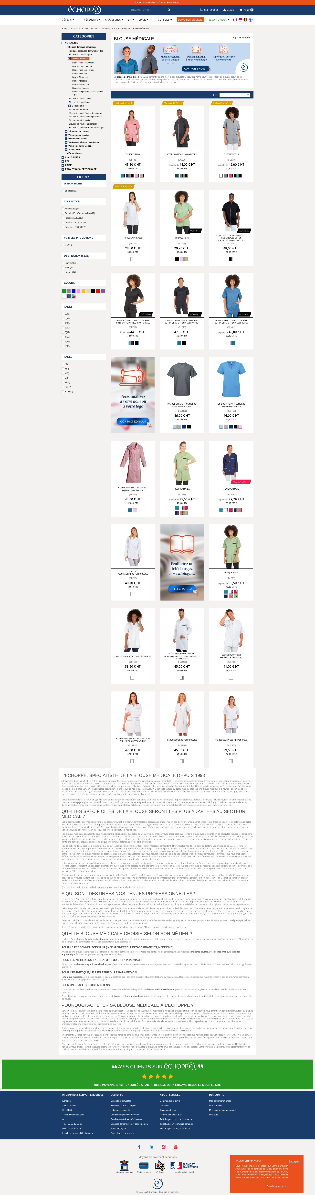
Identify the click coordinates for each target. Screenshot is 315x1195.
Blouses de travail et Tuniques (82, 47)
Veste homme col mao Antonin (182, 154)
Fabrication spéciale (120, 1110)
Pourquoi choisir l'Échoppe (123, 1105)
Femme (70, 263)
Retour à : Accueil (69, 28)
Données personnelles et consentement (129, 1124)
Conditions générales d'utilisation (126, 1119)
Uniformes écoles (74, 153)
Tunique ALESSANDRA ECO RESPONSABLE (133, 572)
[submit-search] (168, 10)
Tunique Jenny (133, 154)
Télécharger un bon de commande (176, 1119)
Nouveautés (72, 208)
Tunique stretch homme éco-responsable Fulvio (182, 405)
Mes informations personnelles (223, 1110)
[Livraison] (242, 20)
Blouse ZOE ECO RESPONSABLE (182, 740)
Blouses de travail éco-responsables (85, 117)
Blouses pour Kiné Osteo (83, 63)
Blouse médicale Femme (83, 70)
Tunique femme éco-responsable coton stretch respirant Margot (182, 321)
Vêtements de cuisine (78, 131)
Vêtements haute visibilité (80, 146)
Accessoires (74, 149)
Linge (68, 165)
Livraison (164, 1105)
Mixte (69, 267)
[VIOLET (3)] (103, 291)
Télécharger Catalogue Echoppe (175, 1128)
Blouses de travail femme (80, 98)
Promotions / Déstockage (81, 169)
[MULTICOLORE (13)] (73, 296)
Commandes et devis (170, 1101)
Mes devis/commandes (220, 1101)
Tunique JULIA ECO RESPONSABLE (231, 740)
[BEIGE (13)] (88, 291)
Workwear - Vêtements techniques (84, 142)
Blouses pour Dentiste (82, 66)
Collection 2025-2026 (76, 222)
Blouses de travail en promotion (83, 124)
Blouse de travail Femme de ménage (85, 113)
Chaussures (72, 157)
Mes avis (213, 1114)
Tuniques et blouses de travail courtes (86, 51)
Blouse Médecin (79, 81)
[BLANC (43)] (64, 296)
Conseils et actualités (121, 1101)
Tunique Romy (182, 238)
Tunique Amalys (231, 489)
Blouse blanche (79, 106)
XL (67, 382)
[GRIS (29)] (69, 291)
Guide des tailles (168, 1110)
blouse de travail (125, 76)
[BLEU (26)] (73, 291)
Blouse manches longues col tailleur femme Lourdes (133, 489)
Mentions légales (119, 1128)
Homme (70, 272)
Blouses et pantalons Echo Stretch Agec (87, 93)
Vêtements (71, 43)
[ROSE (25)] (78, 291)
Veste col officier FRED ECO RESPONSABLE (231, 656)
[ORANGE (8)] (83, 291)
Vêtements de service (78, 135)
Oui (68, 245)
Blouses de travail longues (81, 54)
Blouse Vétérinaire (80, 88)
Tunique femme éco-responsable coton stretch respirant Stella (133, 321)
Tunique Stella (231, 154)
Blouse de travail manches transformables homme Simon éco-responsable (182, 656)
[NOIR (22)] (93, 291)
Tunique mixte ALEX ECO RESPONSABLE (132, 656)
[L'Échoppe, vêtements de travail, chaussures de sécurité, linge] (84, 10)
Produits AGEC (74, 218)
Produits (84, 28)
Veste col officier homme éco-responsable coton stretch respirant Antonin (231, 237)
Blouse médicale (80, 58)
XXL (68, 387)
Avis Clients (116, 1133)
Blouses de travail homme (80, 102)
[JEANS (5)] (69, 296)
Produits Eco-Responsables (80, 213)
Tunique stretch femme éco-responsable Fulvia (231, 405)
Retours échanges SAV (171, 1114)
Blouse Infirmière (79, 73)
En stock (71, 191)
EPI (67, 161)
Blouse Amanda (182, 489)
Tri (215, 94)
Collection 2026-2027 (76, 227)
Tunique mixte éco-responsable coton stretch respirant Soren (231, 321)
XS (67, 364)
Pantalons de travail (77, 139)
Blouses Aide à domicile (79, 120)
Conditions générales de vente (125, 1114)
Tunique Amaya (231, 573)
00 (67, 314)
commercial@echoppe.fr (81, 1133)
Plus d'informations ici (276, 1186)
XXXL (69, 391)
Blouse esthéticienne (78, 109)
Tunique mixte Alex (132, 238)
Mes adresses (216, 1105)
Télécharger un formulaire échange (176, 1124)
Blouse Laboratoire (80, 84)
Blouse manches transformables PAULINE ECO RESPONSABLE (133, 740)
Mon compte (216, 1095)
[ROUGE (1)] (98, 291)
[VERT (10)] (64, 291)
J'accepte (294, 1161)
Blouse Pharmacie (80, 77)
